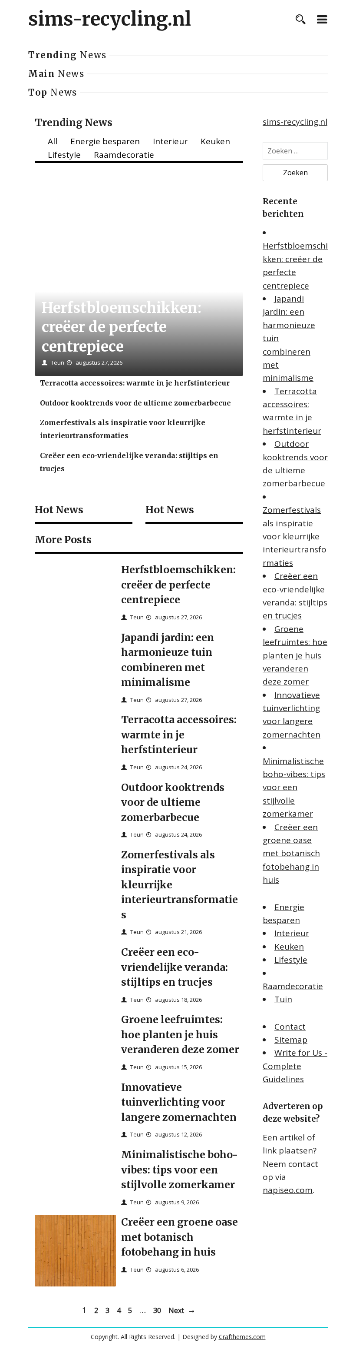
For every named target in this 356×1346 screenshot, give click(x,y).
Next (176, 1310)
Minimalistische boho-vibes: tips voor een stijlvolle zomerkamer (294, 787)
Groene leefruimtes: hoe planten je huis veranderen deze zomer (295, 655)
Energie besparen (105, 141)
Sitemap (290, 1039)
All (52, 141)
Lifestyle (64, 154)
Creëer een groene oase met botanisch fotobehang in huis (291, 853)
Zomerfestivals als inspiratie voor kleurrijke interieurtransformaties (294, 536)
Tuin (283, 999)
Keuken (215, 141)
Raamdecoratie (124, 154)
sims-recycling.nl (109, 19)
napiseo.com (288, 1190)
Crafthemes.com (242, 1337)
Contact (290, 1026)
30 (157, 1310)
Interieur (170, 141)
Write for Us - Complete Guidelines (295, 1066)
